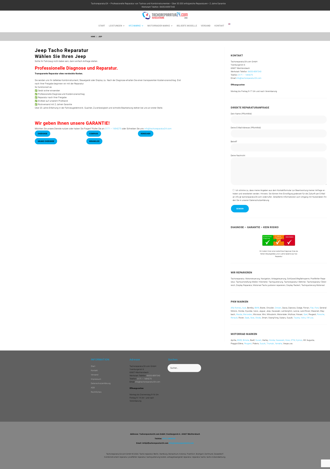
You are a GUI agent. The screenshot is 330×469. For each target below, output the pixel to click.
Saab (247, 318)
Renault (234, 318)
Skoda (258, 318)
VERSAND (206, 26)
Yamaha (278, 343)
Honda (272, 340)
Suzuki (263, 343)
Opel (306, 314)
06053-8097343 (167, 7)
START (101, 26)
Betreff (234, 141)
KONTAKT (219, 26)
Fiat (312, 308)
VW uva (310, 318)
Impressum (96, 379)
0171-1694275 (169, 439)
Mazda (239, 314)
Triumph (270, 343)
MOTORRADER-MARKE (158, 26)
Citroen (278, 308)
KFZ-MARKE (135, 26)
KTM (293, 340)
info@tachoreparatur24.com (157, 128)
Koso (287, 340)
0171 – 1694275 (113, 128)
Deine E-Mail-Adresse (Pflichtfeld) (246, 128)
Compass (93, 134)
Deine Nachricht (238, 155)
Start (93, 366)
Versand (94, 375)
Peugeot (248, 343)
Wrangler (94, 141)
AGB (93, 387)
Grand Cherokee (46, 141)
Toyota (297, 318)
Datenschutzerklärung (101, 383)
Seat (252, 318)
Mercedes (247, 314)
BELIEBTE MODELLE (187, 26)
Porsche (320, 314)
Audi (244, 308)
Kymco (299, 340)
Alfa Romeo (236, 308)
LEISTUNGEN (115, 26)
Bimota (246, 340)
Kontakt (94, 370)
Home (93, 37)
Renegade (145, 134)
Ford (317, 308)
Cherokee (42, 134)
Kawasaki (280, 340)
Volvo (303, 318)
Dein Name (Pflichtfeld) (241, 114)
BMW (257, 308)
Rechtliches (96, 392)
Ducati (258, 340)
